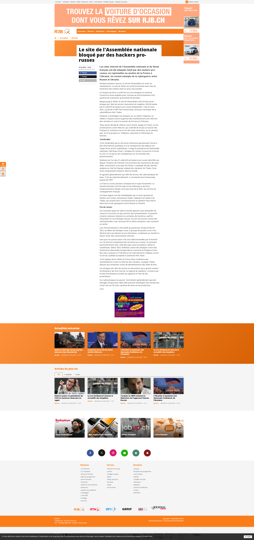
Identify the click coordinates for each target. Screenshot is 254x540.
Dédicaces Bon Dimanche (89, 485)
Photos (90, 31)
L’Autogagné (85, 493)
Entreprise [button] (66, 2)
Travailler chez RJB (139, 479)
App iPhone (135, 453)
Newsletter (136, 493)
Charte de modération (140, 487)
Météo (109, 477)
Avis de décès (111, 487)
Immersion (84, 482)
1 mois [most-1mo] (77, 374)
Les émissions (85, 469)
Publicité (136, 477)
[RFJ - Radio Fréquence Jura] (111, 509)
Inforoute (73, 2)
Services (122, 31)
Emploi (78, 2)
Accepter (248, 537)
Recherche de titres (87, 474)
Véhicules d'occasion (121, 2)
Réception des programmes (142, 471)
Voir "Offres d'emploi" (70, 428)
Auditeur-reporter (194, 2)
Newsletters (124, 453)
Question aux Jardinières (88, 490)
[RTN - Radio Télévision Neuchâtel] (95, 509)
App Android (147, 453)
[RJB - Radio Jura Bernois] (79, 509)
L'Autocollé (84, 495)
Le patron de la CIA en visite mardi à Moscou (100, 351)
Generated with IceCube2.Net (174, 521)
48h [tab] (58, 374)
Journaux (82, 31)
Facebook (90, 453)
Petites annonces (112, 479)
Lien (83, 80)
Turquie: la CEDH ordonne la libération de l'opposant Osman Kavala (135, 398)
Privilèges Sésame (108, 2)
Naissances (85, 2)
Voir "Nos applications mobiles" (169, 428)
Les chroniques (85, 471)
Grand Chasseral (86, 479)
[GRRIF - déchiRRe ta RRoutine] (127, 509)
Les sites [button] (58, 2)
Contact (136, 490)
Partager (84, 72)
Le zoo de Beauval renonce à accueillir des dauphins (166, 351)
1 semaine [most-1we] (68, 374)
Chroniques (111, 31)
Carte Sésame (98, 2)
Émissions (100, 31)
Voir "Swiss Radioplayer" (136, 428)
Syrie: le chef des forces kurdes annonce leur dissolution (68, 351)
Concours (84, 501)
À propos (136, 469)
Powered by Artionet (156, 521)
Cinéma (109, 471)
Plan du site (83, 523)
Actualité (64, 38)
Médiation (136, 485)
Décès (91, 2)
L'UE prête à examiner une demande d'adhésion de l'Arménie (132, 352)
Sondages (84, 498)
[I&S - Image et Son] (142, 509)
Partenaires (137, 482)
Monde (75, 38)
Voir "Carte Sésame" (103, 428)
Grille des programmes (88, 477)
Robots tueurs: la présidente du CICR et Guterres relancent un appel (69, 398)
